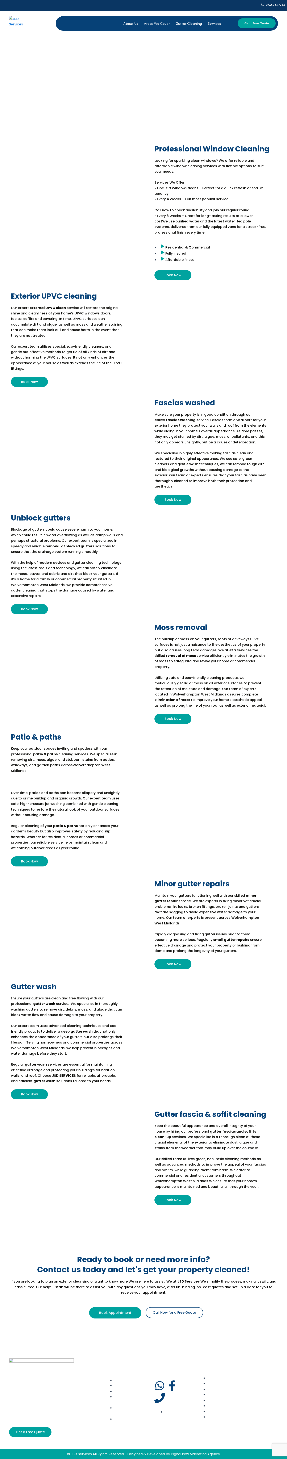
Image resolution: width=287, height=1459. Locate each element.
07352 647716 (275, 5)
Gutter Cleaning (189, 23)
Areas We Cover (157, 23)
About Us (130, 23)
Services (214, 23)
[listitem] (67, 782)
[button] (215, 23)
